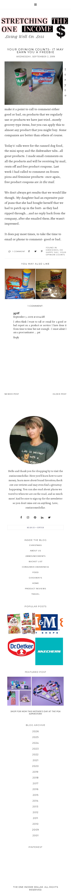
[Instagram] (28, 517)
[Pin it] (41, 251)
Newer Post (12, 394)
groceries (52, 250)
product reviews (35, 588)
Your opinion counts (56, 253)
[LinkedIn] (42, 517)
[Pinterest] (35, 517)
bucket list (35, 561)
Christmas (35, 545)
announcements (35, 556)
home (35, 583)
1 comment (18, 251)
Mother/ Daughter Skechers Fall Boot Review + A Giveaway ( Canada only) (49, 651)
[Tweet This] (35, 251)
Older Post (59, 394)
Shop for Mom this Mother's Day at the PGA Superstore (36, 712)
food (35, 572)
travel (35, 594)
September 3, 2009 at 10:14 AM (29, 317)
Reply (16, 337)
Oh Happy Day (54, 251)
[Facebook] (21, 517)
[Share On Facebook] (29, 251)
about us (35, 550)
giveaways (35, 578)
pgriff (16, 313)
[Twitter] (49, 517)
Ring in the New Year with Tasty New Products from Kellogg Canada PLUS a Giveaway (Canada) (21, 623)
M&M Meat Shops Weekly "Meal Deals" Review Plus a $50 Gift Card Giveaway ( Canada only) (49, 623)
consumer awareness (35, 567)
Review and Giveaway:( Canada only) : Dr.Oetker (21, 647)
